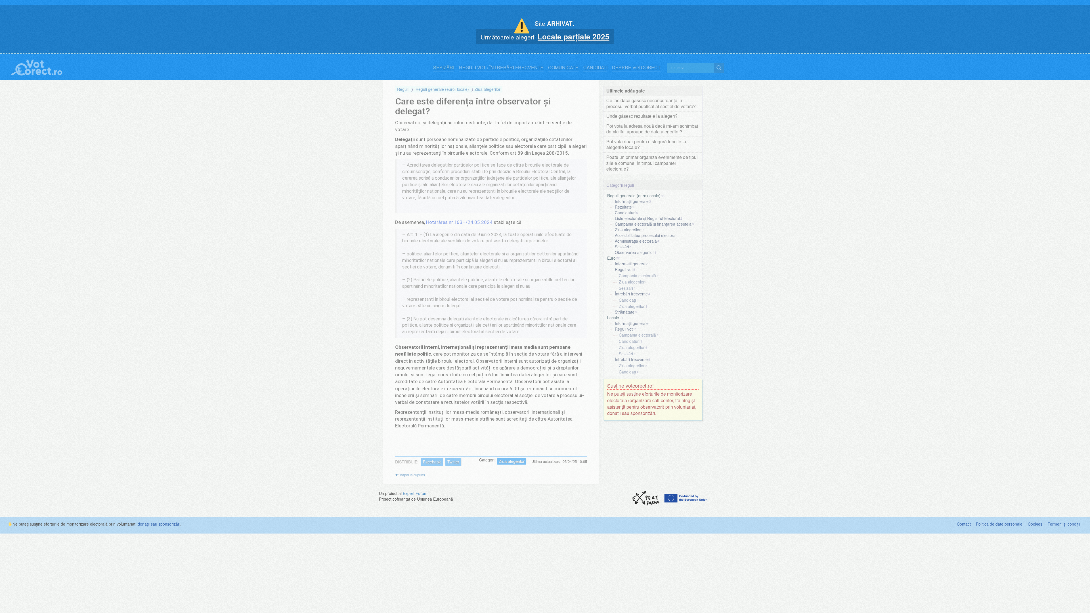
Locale (613, 317)
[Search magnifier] (719, 68)
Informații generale (632, 201)
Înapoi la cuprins (412, 474)
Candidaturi (625, 212)
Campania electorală (637, 275)
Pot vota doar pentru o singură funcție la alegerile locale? (646, 144)
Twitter (453, 462)
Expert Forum (415, 493)
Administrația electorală (636, 241)
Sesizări (443, 67)
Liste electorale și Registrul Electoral (647, 218)
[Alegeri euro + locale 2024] (36, 66)
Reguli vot (624, 269)
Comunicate (563, 67)
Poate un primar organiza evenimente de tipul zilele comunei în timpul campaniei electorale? (652, 163)
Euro (611, 258)
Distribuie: (406, 462)
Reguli (402, 89)
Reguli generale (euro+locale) (442, 89)
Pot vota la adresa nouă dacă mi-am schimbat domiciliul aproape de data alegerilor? (652, 129)
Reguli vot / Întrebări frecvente (501, 67)
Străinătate (624, 311)
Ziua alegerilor (487, 89)
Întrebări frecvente (631, 294)
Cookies (1035, 524)
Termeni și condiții (1064, 524)
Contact (964, 524)
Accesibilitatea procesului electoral (645, 235)
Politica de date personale (999, 524)
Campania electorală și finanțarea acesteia (653, 224)
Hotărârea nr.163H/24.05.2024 (459, 222)
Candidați (595, 67)
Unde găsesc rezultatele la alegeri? (642, 116)
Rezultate (623, 207)
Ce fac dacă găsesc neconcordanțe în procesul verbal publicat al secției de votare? (651, 103)
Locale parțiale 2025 (573, 36)
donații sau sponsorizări (159, 524)
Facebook (432, 462)
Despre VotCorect (636, 67)
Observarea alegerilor (634, 252)
